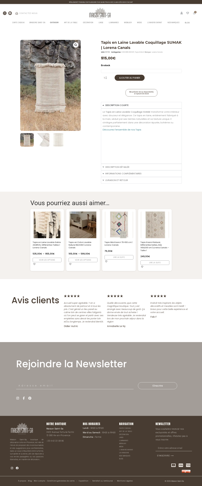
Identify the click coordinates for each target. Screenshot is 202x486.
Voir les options (47, 260)
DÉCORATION (124, 434)
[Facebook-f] (23, 398)
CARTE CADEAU (125, 428)
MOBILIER (122, 443)
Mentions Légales (125, 481)
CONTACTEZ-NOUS (28, 13)
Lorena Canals (157, 52)
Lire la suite (119, 257)
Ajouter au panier (129, 77)
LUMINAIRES (123, 441)
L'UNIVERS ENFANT (127, 52)
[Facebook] (10, 13)
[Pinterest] (29, 398)
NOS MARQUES (124, 456)
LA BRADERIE (124, 453)
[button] (75, 45)
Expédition (83, 481)
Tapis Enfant (139, 52)
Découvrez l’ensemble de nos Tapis (122, 129)
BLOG (121, 459)
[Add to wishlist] (34, 264)
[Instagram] (5, 13)
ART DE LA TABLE (125, 431)
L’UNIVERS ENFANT (126, 450)
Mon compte (39, 481)
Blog (30, 481)
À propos (22, 481)
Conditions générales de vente (61, 481)
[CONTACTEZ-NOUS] (17, 13)
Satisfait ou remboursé (102, 481)
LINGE (121, 437)
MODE (121, 447)
